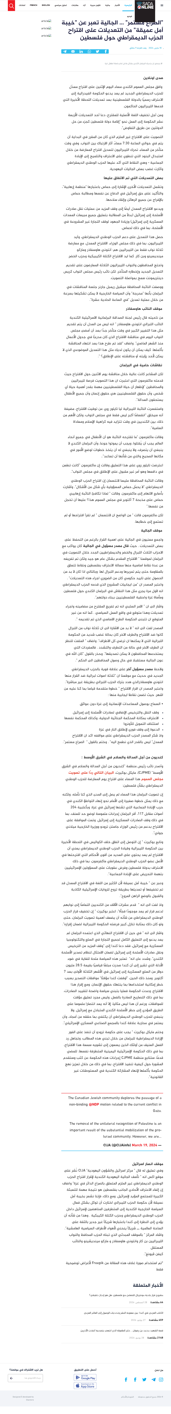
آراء (84, 5)
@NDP (94, 1105)
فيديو (129, 16)
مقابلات (74, 5)
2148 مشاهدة (155, 1338)
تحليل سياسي (61, 5)
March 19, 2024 (144, 1145)
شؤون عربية (95, 5)
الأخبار (117, 5)
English (46, 5)
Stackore (30, 1400)
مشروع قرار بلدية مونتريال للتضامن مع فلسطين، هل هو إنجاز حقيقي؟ (126, 1295)
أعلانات (22, 5)
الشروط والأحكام (127, 1397)
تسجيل (11, 1378)
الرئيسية (128, 5)
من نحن (159, 1370)
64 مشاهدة (156, 1302)
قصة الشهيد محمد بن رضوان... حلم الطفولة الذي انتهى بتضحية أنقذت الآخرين (121, 1330)
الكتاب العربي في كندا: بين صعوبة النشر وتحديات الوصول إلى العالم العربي (123, 1313)
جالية (107, 5)
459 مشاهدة (156, 1320)
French (33, 5)
